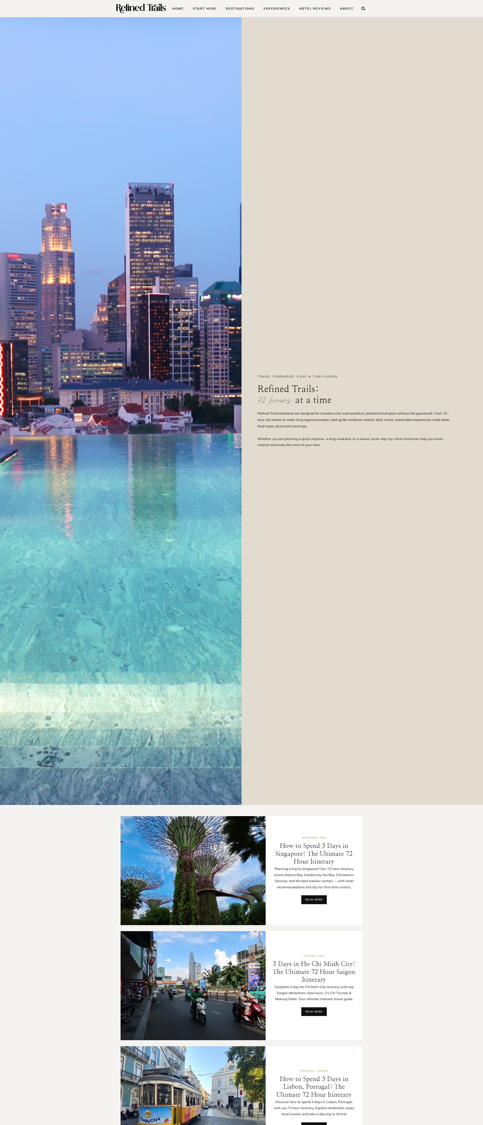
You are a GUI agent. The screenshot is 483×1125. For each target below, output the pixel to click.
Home (178, 8)
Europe (322, 1070)
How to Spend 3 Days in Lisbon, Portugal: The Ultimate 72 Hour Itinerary (314, 1087)
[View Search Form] (363, 8)
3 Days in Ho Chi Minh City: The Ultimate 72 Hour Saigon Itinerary (314, 972)
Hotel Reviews (315, 8)
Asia (323, 837)
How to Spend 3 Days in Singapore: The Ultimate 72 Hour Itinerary (314, 854)
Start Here (205, 8)
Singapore (310, 837)
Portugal (307, 1070)
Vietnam (310, 955)
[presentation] (193, 870)
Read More (315, 901)
